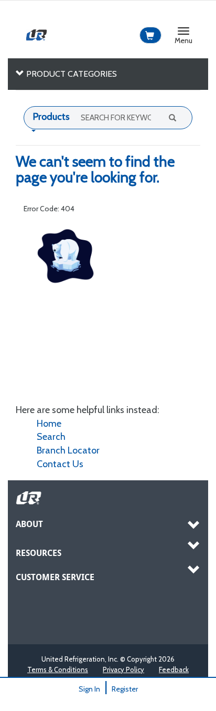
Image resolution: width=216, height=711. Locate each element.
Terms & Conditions (57, 669)
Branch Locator (68, 450)
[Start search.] (171, 117)
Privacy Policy (123, 669)
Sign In (89, 689)
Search (51, 436)
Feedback (174, 669)
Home (49, 423)
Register (125, 689)
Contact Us (60, 464)
